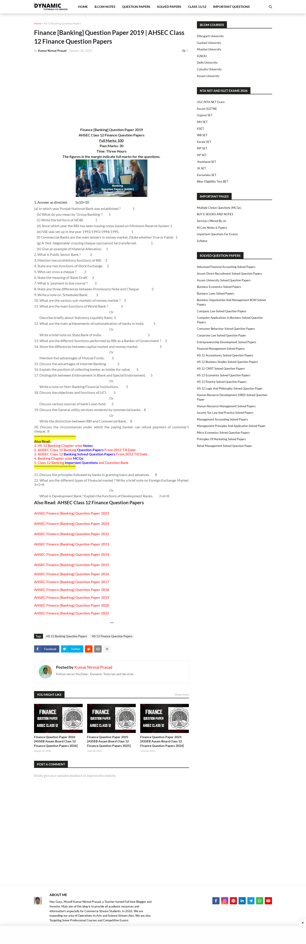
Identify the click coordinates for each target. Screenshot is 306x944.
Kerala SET (204, 142)
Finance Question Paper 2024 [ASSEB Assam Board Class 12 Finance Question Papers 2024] (162, 741)
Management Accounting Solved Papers (222, 419)
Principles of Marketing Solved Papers (221, 439)
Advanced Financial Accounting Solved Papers (226, 267)
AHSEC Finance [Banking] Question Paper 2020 (71, 605)
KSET (200, 128)
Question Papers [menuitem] (136, 7)
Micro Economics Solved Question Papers (223, 432)
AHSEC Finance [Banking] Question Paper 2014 (71, 554)
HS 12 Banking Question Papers (62, 23)
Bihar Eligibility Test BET (212, 181)
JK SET (201, 168)
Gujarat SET (205, 115)
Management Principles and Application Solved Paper (231, 426)
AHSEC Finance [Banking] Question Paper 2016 (71, 574)
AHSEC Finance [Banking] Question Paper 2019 (71, 597)
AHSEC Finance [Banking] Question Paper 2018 (71, 589)
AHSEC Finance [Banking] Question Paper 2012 (71, 534)
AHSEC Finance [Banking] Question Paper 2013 (71, 544)
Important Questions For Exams (217, 234)
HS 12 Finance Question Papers (112, 636)
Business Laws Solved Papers (215, 293)
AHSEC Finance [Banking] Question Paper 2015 (71, 565)
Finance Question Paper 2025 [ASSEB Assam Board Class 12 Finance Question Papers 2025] (109, 741)
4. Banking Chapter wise (58, 458)
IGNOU (202, 56)
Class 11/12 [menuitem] (197, 7)
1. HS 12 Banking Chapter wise (63, 445)
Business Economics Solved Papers (219, 287)
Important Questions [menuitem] (231, 7)
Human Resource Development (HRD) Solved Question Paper (232, 397)
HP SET (202, 155)
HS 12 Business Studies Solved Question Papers (227, 362)
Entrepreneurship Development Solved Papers (226, 342)
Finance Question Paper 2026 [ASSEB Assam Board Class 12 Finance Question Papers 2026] (56, 741)
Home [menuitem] (83, 7)
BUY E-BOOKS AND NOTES (215, 214)
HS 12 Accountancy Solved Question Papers (225, 355)
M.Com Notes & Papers (212, 227)
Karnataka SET (206, 175)
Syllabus (202, 241)
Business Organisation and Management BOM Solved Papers (231, 302)
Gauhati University (209, 43)
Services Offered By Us (211, 221)
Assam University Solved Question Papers (224, 280)
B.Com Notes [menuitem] (105, 7)
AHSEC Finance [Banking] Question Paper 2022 (71, 613)
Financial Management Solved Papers (221, 348)
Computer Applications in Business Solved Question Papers (230, 320)
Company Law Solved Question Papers (221, 311)
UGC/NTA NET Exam (211, 102)
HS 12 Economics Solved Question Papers (223, 375)
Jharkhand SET (206, 162)
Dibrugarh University (210, 36)
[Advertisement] (111, 90)
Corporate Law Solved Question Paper (221, 335)
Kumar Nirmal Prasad (93, 667)
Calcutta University (209, 69)
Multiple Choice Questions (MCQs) (219, 207)
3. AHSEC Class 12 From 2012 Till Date (90, 454)
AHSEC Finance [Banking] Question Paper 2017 (71, 582)
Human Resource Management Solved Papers (226, 406)
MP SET (202, 148)
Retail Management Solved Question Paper (224, 446)
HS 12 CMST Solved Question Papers (221, 368)
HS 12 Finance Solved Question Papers (222, 382)
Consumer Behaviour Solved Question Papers (226, 328)
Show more (182, 694)
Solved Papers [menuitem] (169, 7)
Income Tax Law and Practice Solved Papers (225, 412)
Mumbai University (209, 49)
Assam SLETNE (207, 108)
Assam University (208, 76)
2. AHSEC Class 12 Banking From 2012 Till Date (85, 450)
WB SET (202, 135)
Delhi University (207, 62)
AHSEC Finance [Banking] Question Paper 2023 (71, 513)
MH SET (202, 122)
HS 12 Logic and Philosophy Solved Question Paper (230, 388)
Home (37, 23)
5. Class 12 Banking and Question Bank (81, 462)
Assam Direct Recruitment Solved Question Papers (229, 273)
